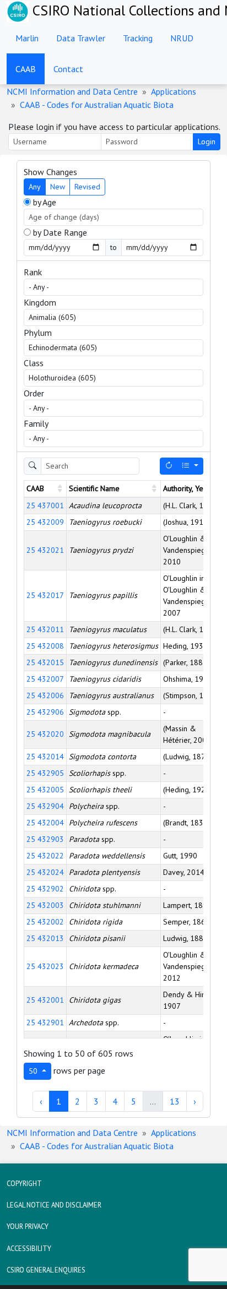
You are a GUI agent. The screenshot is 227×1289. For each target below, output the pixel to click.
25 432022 (45, 856)
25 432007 (45, 679)
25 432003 (45, 905)
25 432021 (45, 550)
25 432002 (45, 922)
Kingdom (40, 302)
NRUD (181, 37)
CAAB (25, 68)
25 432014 (45, 757)
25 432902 (45, 889)
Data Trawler (80, 37)
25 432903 (45, 839)
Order (34, 393)
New (57, 187)
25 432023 (45, 966)
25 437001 (45, 505)
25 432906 (45, 712)
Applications (173, 91)
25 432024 (45, 872)
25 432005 (45, 790)
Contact (68, 68)
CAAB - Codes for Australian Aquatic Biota (97, 104)
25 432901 (45, 1022)
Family (36, 423)
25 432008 (45, 646)
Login (206, 141)
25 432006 (45, 695)
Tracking (138, 37)
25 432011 (45, 629)
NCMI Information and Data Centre (72, 91)
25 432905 (45, 773)
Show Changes (50, 171)
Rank (33, 272)
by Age (43, 202)
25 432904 (45, 806)
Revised (87, 187)
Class (34, 362)
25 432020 (45, 734)
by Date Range (59, 232)
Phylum (38, 332)
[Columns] (190, 466)
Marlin (27, 37)
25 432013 (45, 938)
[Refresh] (168, 466)
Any (35, 187)
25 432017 (45, 595)
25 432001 (45, 1000)
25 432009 (45, 522)
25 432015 (45, 662)
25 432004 (45, 823)
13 (175, 1101)
